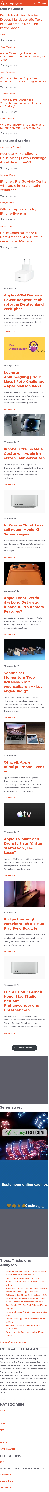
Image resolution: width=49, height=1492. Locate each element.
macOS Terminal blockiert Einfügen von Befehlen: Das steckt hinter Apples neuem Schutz (25, 1281)
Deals (2, 34)
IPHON (3, 1417)
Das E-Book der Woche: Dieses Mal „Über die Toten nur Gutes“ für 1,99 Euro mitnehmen (22, 21)
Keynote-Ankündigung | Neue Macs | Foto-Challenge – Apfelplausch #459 (24, 158)
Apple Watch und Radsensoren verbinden (25, 1301)
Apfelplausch (6, 147)
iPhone (12, 93)
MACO (3, 1442)
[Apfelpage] (11, 3)
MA (1, 1430)
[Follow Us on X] (1, 1462)
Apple (2, 202)
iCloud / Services (7, 47)
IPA (1, 1423)
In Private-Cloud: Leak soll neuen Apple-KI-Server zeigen (24, 529)
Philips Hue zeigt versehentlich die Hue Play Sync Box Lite (24, 923)
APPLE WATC (6, 1449)
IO (1, 1436)
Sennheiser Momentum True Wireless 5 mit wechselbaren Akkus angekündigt (23, 682)
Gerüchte (4, 93)
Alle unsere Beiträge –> (24, 1047)
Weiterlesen (9, 331)
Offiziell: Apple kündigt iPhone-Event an (19, 211)
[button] (34, 3)
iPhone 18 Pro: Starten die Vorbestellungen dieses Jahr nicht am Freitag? (22, 103)
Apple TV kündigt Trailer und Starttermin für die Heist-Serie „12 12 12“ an (23, 56)
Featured (17, 147)
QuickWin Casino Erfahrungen (13, 1342)
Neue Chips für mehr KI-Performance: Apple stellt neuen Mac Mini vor (21, 237)
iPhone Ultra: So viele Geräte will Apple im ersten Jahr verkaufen (23, 186)
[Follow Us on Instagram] (4, 1462)
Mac (11, 226)
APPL (2, 1411)
